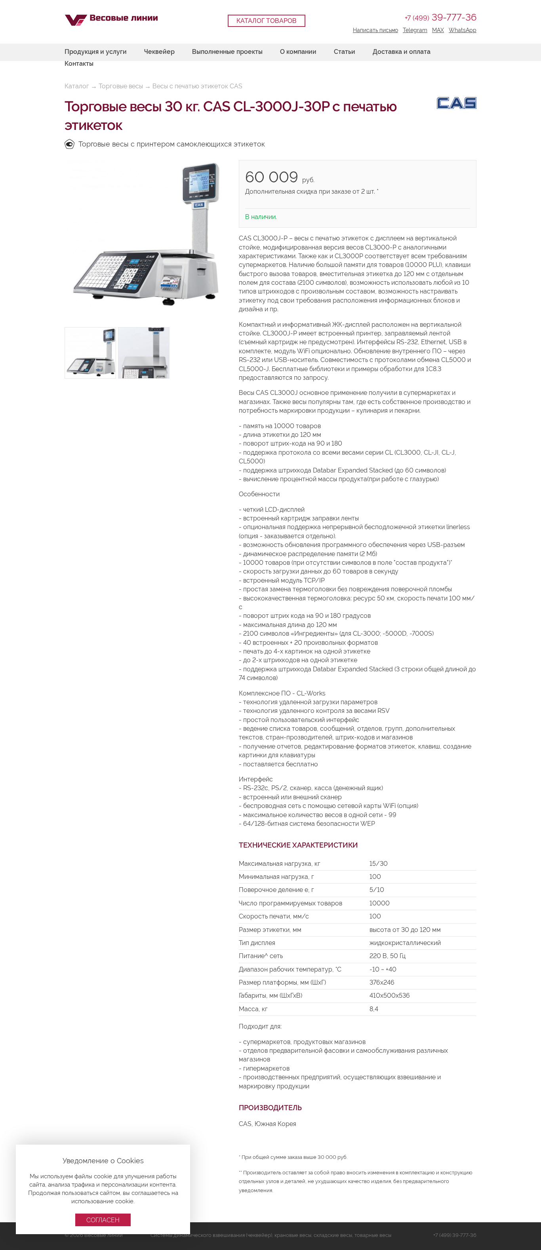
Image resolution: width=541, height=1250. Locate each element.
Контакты (79, 63)
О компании (298, 51)
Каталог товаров (266, 21)
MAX (438, 30)
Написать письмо (375, 30)
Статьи (344, 51)
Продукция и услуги (96, 51)
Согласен (103, 1220)
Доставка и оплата (402, 51)
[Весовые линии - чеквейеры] (111, 20)
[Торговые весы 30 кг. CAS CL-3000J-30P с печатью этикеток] (144, 235)
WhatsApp (462, 30)
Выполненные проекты (227, 51)
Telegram (415, 30)
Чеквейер (159, 51)
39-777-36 (440, 17)
